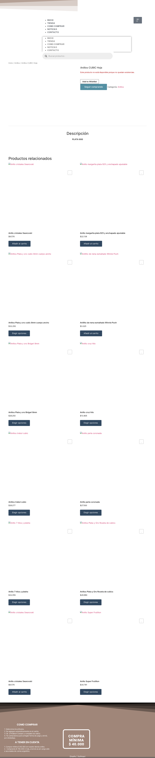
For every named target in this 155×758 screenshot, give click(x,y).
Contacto (53, 32)
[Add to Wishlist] (70, 173)
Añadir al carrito (19, 243)
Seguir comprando (93, 87)
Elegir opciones (19, 333)
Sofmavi (81, 756)
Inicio (50, 20)
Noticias (52, 29)
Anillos (17, 63)
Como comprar (56, 26)
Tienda (51, 23)
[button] (87, 35)
